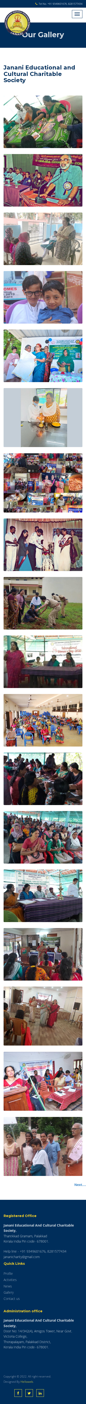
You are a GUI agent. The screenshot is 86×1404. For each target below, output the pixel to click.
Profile (8, 1273)
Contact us (12, 1298)
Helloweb (27, 1382)
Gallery (9, 1292)
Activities (10, 1279)
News (8, 1286)
